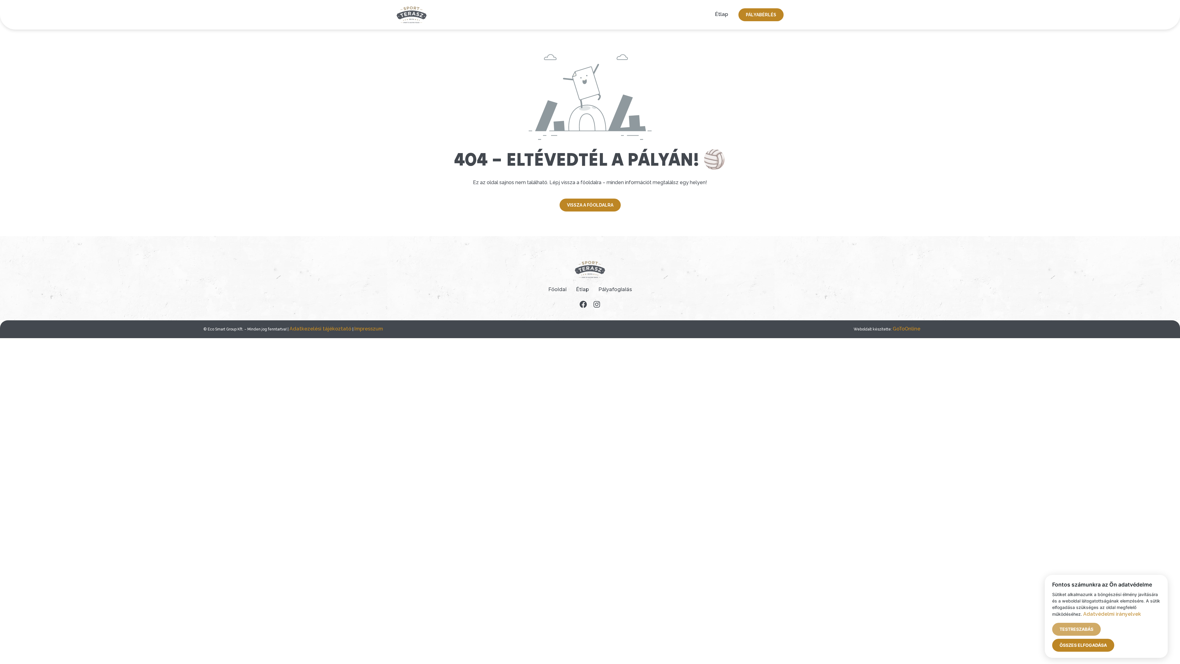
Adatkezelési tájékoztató (320, 329)
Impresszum (368, 329)
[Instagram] (596, 304)
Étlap (721, 14)
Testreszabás (1076, 629)
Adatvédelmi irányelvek (1112, 614)
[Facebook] (583, 304)
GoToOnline (906, 329)
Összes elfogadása (1083, 645)
